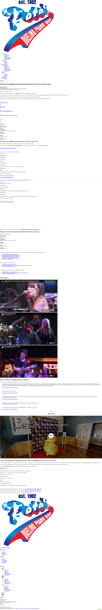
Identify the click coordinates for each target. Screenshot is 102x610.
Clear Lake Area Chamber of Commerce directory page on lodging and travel (15, 272)
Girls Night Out (2, 164)
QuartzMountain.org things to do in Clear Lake (10, 257)
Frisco (27, 608)
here (22, 472)
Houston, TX (6, 56)
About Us (3, 60)
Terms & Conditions (3, 607)
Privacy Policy (4, 560)
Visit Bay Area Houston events (7, 259)
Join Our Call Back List (4, 87)
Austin (20, 608)
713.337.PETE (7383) (4, 102)
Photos (5, 63)
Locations (3, 53)
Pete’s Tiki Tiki (4, 78)
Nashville (5, 74)
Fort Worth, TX (7, 55)
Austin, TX (6, 54)
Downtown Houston (43, 145)
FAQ (1, 119)
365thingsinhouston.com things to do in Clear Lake (10, 256)
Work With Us (4, 559)
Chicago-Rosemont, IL (8, 574)
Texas (5, 73)
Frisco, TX (6, 571)
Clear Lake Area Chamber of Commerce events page (11, 258)
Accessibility (4, 561)
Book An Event (4, 553)
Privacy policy (9, 607)
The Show (6, 62)
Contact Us (4, 562)
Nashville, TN (6, 59)
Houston (29, 608)
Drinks (3, 72)
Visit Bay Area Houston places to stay (8, 273)
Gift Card (2, 124)
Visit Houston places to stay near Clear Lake (9, 271)
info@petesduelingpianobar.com (5, 547)
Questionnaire (4, 77)
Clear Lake (31, 143)
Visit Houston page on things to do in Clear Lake (10, 254)
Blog (3, 71)
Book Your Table (5, 65)
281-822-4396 (2, 106)
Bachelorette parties (3, 155)
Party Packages (4, 64)
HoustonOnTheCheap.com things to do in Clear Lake (11, 255)
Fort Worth (23, 608)
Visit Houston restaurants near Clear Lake (9, 264)
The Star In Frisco (7, 57)
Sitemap (17, 608)
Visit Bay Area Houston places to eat (8, 266)
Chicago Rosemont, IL (8, 58)
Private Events (4, 76)
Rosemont (6, 75)
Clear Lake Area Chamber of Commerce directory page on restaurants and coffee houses (17, 265)
